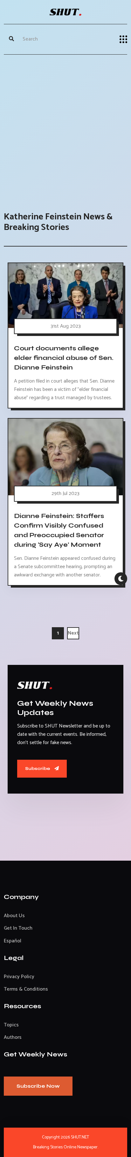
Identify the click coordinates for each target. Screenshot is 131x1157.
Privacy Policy (19, 976)
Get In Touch (18, 928)
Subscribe (38, 768)
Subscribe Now (38, 1086)
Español (12, 941)
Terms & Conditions (26, 989)
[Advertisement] (65, 127)
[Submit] (11, 39)
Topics (11, 1025)
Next (73, 633)
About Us (14, 915)
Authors (13, 1037)
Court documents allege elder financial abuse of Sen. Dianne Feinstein (64, 357)
